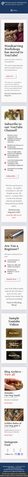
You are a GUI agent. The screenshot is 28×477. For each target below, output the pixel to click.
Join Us (9, 76)
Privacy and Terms (20, 466)
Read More (8, 403)
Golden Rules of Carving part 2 (12, 424)
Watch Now (11, 279)
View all (9, 374)
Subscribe (11, 176)
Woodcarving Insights (8, 466)
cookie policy (19, 475)
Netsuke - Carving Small (12, 394)
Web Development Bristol (15, 468)
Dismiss (25, 475)
